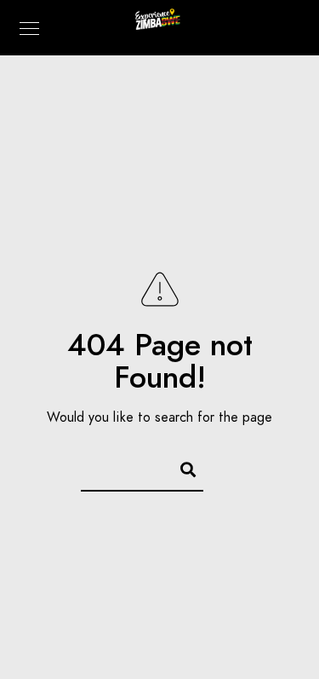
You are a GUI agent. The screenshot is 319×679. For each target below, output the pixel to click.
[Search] (180, 466)
